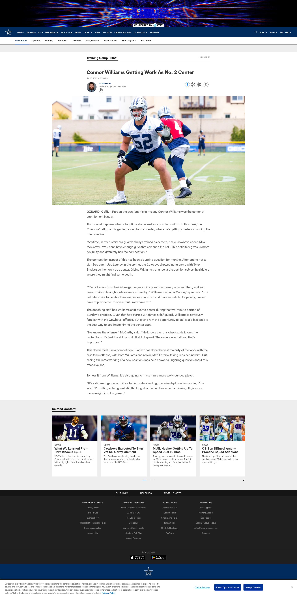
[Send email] (199, 86)
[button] (144, 480)
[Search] (256, 32)
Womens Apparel (206, 513)
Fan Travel (170, 533)
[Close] (292, 587)
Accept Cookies (253, 587)
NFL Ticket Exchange (169, 528)
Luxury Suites (170, 523)
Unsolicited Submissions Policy (93, 523)
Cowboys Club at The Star (133, 528)
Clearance (206, 533)
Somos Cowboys (133, 538)
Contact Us (133, 523)
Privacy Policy (93, 508)
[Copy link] (206, 84)
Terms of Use (92, 513)
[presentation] (244, 480)
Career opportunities (92, 528)
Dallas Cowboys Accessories (205, 528)
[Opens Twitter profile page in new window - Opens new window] (101, 90)
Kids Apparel (205, 518)
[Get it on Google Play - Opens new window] (158, 559)
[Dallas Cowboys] (148, 572)
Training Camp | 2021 (102, 58)
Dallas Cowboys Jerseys (206, 523)
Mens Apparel (205, 508)
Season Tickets (170, 513)
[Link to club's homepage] (8, 32)
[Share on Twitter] (193, 86)
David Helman (105, 83)
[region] (148, 587)
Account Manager (170, 508)
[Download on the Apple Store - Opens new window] (137, 558)
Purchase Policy (92, 518)
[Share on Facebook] (187, 86)
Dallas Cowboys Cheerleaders (133, 508)
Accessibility (93, 533)
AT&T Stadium (133, 513)
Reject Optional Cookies (227, 587)
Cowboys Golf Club (133, 533)
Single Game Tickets (169, 518)
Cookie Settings (202, 587)
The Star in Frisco (133, 518)
